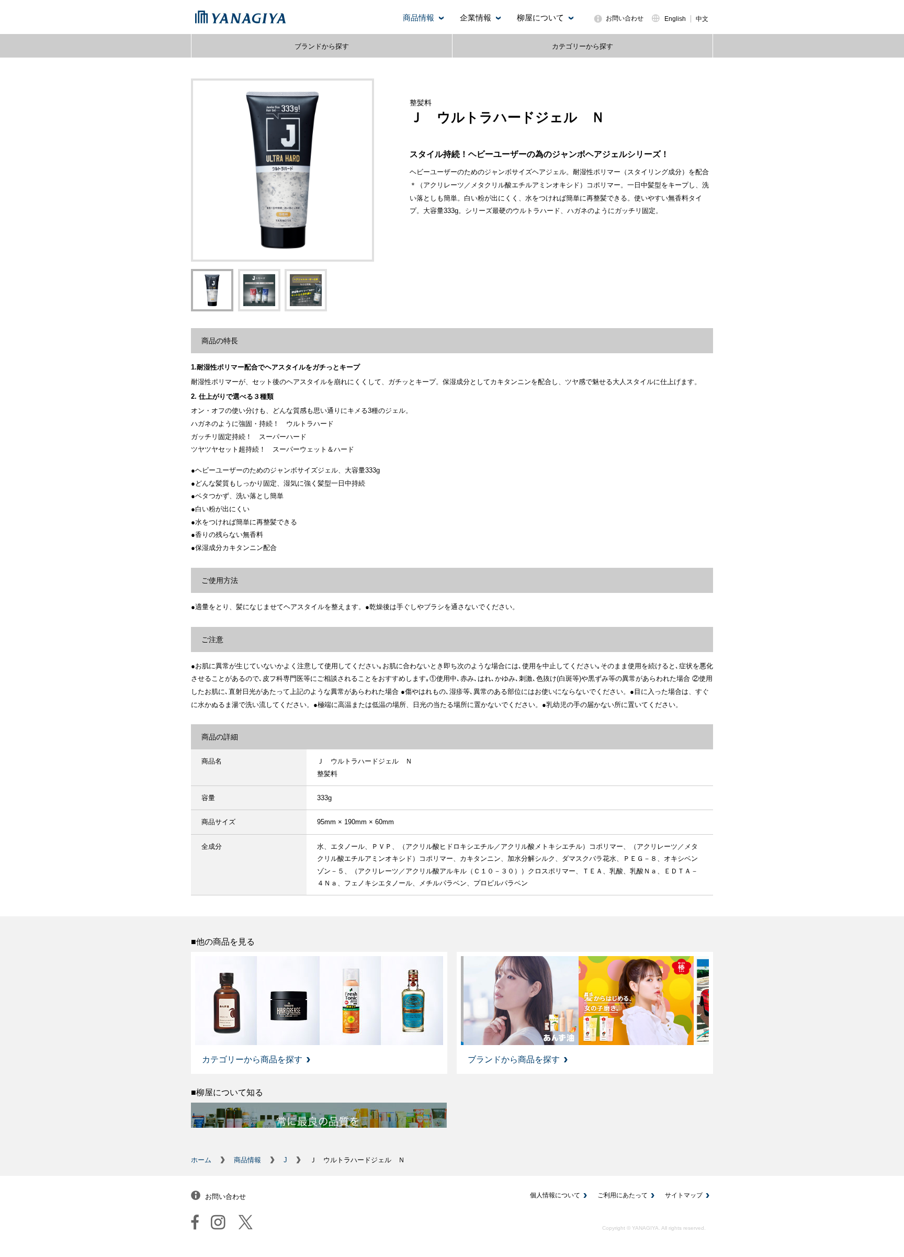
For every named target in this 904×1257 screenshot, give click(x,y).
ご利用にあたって (622, 1195)
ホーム (201, 1160)
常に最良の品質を (319, 1121)
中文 (702, 19)
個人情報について (555, 1195)
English (675, 19)
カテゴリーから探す (582, 46)
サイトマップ (684, 1195)
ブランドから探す (322, 46)
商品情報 (247, 1160)
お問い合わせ (624, 18)
